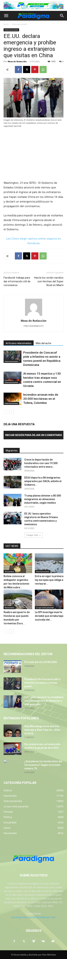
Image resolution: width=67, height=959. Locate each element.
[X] (26, 69)
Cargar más (32, 534)
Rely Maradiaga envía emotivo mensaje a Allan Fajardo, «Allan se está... (42, 730)
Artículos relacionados (18, 343)
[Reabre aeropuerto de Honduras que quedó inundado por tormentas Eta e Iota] (18, 599)
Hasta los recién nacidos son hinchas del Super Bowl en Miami (48, 281)
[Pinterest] (34, 69)
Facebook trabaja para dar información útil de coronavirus (17, 281)
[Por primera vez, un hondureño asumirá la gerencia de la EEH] (12, 748)
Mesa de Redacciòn (17, 61)
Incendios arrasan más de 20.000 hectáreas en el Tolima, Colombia (40, 399)
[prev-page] (6, 412)
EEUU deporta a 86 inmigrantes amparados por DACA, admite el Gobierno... (42, 481)
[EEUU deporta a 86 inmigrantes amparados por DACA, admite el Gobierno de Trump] (12, 482)
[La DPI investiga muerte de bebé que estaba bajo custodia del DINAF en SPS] (49, 599)
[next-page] (11, 412)
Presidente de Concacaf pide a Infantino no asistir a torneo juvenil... (42, 683)
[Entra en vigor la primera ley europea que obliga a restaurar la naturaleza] (49, 563)
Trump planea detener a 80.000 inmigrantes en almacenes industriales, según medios (42, 499)
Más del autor (43, 343)
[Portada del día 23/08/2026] (12, 666)
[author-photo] (33, 315)
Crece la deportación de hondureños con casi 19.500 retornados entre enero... (41, 463)
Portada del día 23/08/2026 (40, 662)
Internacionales (20, 24)
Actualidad (9, 571)
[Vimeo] (33, 941)
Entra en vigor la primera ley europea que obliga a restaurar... (49, 580)
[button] (6, 15)
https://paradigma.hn (33, 326)
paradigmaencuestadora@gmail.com (33, 917)
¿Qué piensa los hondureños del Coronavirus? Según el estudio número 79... (43, 765)
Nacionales (9, 607)
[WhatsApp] (43, 69)
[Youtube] (52, 941)
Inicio (6, 24)
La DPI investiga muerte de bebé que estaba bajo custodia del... (49, 616)
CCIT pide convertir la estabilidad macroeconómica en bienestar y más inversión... (43, 701)
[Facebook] (18, 69)
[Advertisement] (33, 154)
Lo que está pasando (45, 607)
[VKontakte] (43, 941)
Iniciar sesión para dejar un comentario (33, 434)
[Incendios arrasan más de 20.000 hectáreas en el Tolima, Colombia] (12, 399)
